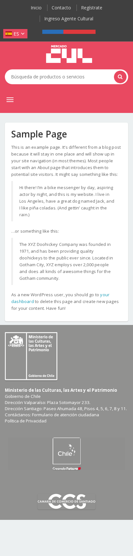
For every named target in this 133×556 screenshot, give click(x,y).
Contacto (61, 8)
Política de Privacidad (25, 421)
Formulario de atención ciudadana (65, 415)
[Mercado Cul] (69, 54)
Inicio (36, 8)
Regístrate (91, 8)
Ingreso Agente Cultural (68, 18)
